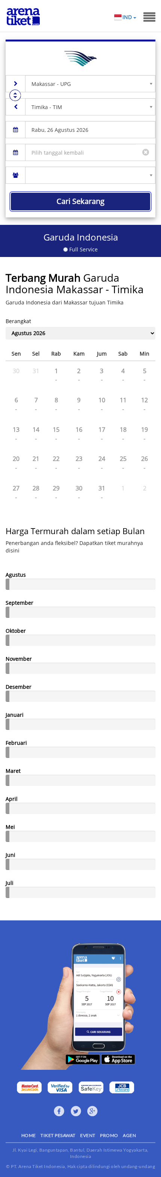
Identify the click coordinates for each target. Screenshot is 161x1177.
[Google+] (92, 1111)
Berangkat (18, 321)
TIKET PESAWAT (58, 1135)
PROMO (109, 1135)
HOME (28, 1135)
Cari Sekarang (80, 201)
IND (127, 17)
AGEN (129, 1135)
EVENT (87, 1135)
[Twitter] (76, 1111)
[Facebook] (59, 1111)
